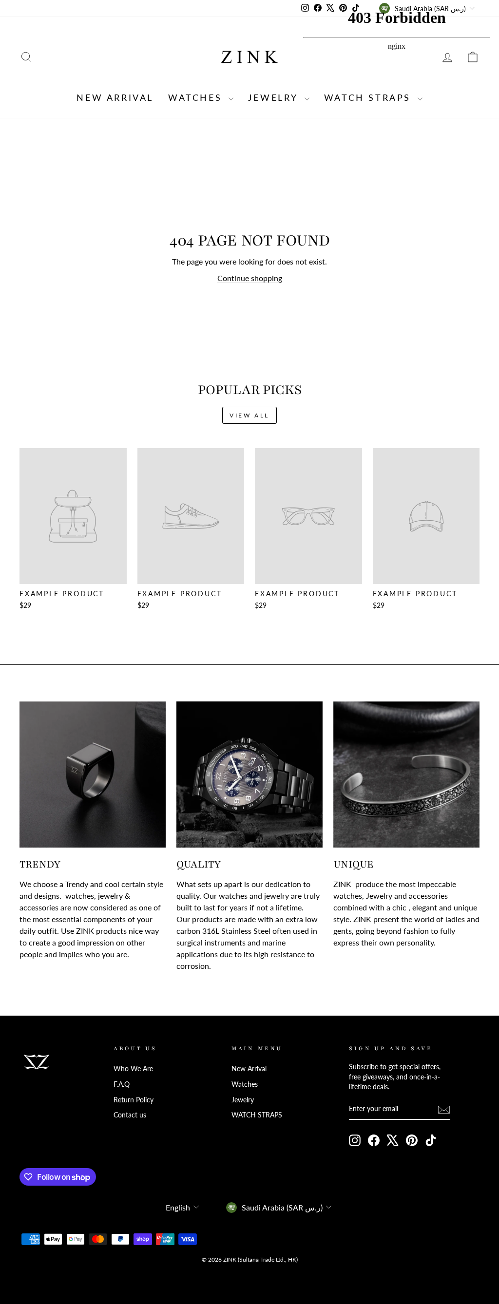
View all (249, 415)
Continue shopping (249, 278)
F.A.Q (122, 1084)
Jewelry (275, 97)
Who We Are (133, 1069)
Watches (197, 97)
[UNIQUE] (406, 774)
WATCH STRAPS (256, 1115)
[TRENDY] (92, 774)
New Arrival (115, 97)
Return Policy (134, 1100)
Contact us (130, 1115)
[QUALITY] (249, 774)
